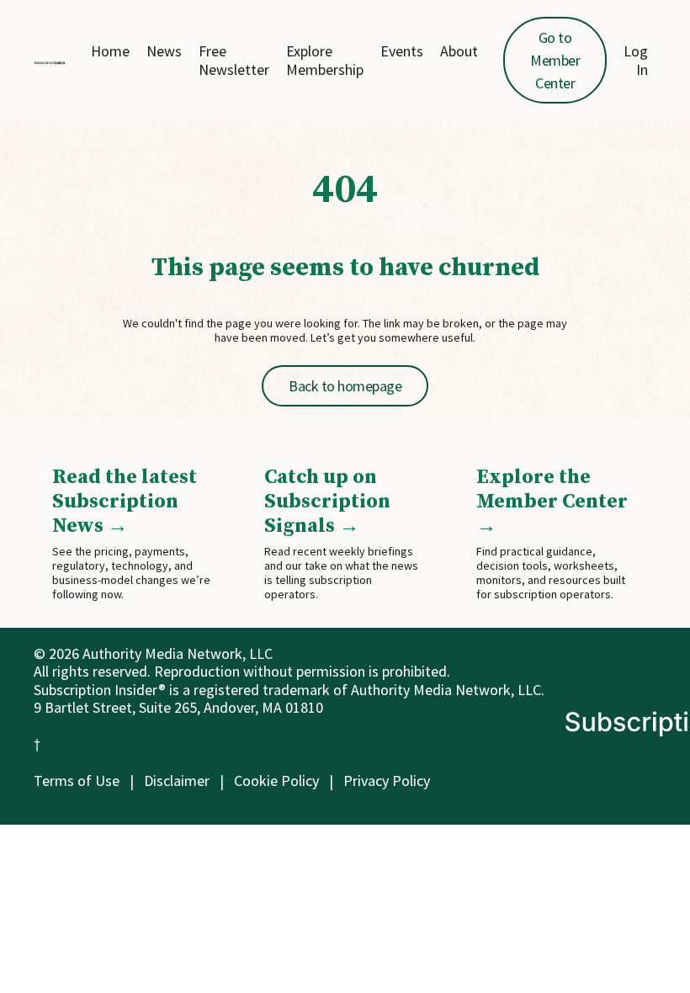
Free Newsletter (234, 60)
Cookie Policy (276, 780)
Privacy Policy (386, 780)
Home (110, 51)
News (164, 51)
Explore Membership (325, 60)
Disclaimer (177, 780)
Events (401, 51)
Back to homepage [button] (345, 386)
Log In (636, 60)
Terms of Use (76, 780)
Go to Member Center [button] (555, 60)
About (459, 51)
